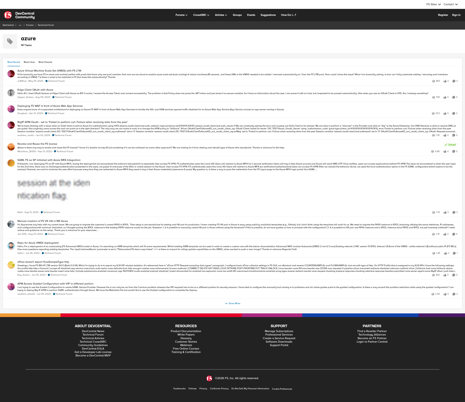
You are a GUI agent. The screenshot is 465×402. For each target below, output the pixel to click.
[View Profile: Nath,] (11, 163)
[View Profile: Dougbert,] (11, 109)
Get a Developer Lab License (93, 352)
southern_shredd (26, 294)
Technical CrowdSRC (93, 342)
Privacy (203, 388)
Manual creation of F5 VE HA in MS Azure (42, 221)
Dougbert (22, 113)
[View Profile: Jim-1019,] (11, 224)
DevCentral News (93, 331)
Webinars (186, 345)
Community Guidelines (93, 345)
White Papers (186, 334)
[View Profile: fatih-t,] (11, 245)
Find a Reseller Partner (372, 331)
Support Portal (279, 345)
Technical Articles (93, 338)
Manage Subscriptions (279, 331)
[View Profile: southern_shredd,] (11, 286)
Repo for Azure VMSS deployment (38, 242)
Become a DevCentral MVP (93, 355)
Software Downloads (279, 342)
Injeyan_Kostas (25, 97)
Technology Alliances (372, 334)
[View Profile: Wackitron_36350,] (11, 147)
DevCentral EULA (93, 348)
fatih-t (20, 253)
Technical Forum (93, 334)
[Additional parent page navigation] (20, 25)
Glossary (186, 338)
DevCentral (8, 25)
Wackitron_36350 (26, 151)
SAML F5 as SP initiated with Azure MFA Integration (48, 160)
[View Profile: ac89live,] (11, 73)
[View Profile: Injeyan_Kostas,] (11, 92)
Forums (30, 25)
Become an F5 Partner (372, 338)
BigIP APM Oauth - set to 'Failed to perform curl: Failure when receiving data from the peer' (72, 122)
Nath (20, 212)
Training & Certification (186, 352)
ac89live (22, 81)
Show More (234, 303)
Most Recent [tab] (13, 62)
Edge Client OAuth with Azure (35, 89)
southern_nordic (25, 135)
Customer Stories (186, 342)
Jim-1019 (22, 234)
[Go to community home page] (19, 15)
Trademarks (179, 388)
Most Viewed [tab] (45, 62)
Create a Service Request (279, 338)
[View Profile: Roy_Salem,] (11, 265)
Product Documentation (186, 331)
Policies (193, 388)
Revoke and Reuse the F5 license (37, 143)
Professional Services (279, 334)
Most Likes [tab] (29, 62)
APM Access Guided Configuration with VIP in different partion (55, 283)
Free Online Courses (186, 348)
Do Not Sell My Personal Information (250, 388)
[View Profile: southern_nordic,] (11, 125)
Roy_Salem (23, 275)
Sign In (456, 15)
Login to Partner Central (372, 342)
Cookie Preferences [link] (282, 388)
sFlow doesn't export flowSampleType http (43, 261)
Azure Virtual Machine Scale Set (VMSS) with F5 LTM (49, 70)
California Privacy (219, 388)
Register (443, 15)
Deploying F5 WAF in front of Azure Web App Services (50, 105)
